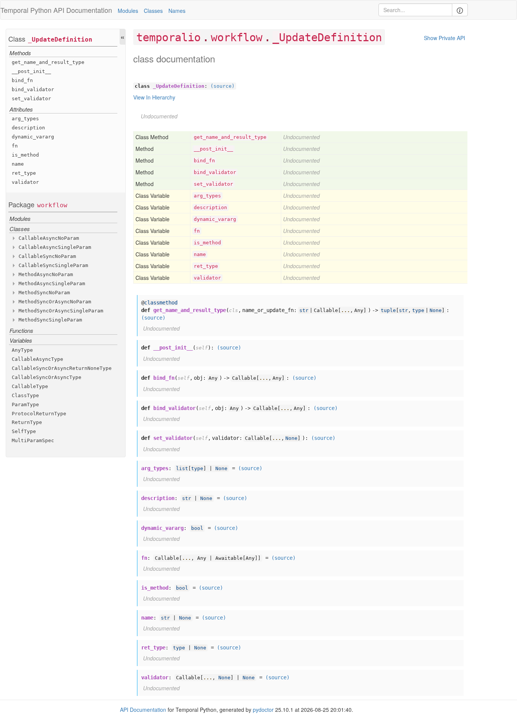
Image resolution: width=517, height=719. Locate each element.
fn (15, 146)
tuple (388, 310)
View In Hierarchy (154, 97)
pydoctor (263, 709)
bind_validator (33, 89)
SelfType (24, 432)
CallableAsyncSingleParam (55, 247)
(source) (222, 86)
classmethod (161, 303)
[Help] (460, 9)
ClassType (25, 395)
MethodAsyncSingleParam (52, 283)
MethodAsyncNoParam (46, 274)
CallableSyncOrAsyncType (46, 377)
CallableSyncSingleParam (53, 265)
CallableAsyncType (37, 359)
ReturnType (27, 422)
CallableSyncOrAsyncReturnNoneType (62, 368)
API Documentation (82, 10)
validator (25, 182)
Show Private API (444, 38)
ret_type (24, 173)
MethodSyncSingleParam (50, 320)
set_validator (31, 98)
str (303, 310)
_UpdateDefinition (60, 39)
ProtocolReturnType (39, 413)
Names (176, 10)
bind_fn (22, 80)
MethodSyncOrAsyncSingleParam (61, 311)
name (18, 164)
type (418, 310)
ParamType (25, 404)
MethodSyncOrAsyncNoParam (55, 301)
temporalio (168, 37)
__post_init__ (31, 71)
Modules (128, 10)
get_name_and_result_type (48, 62)
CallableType (30, 386)
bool (197, 528)
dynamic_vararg (33, 137)
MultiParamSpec (33, 441)
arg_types (25, 119)
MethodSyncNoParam (44, 292)
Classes (153, 10)
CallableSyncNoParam (47, 256)
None (436, 310)
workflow (52, 205)
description (28, 128)
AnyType (22, 350)
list (182, 468)
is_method (25, 155)
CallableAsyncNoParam (49, 238)
